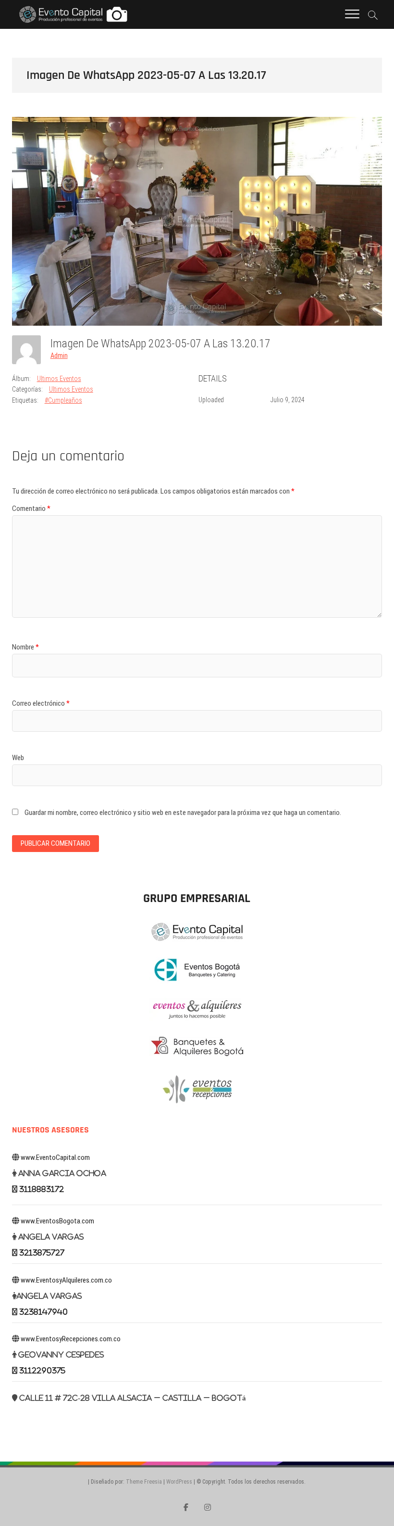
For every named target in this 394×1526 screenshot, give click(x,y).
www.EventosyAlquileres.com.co (66, 1280)
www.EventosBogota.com (57, 1221)
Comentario (31, 508)
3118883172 (41, 1189)
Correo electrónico (41, 703)
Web (18, 757)
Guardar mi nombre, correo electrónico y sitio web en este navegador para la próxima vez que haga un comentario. (183, 812)
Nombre (25, 647)
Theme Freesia (144, 1481)
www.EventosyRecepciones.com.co (71, 1339)
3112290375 (42, 1370)
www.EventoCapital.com (55, 1157)
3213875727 (41, 1252)
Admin (59, 355)
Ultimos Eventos (59, 378)
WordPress (179, 1481)
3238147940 (43, 1311)
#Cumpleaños (63, 400)
